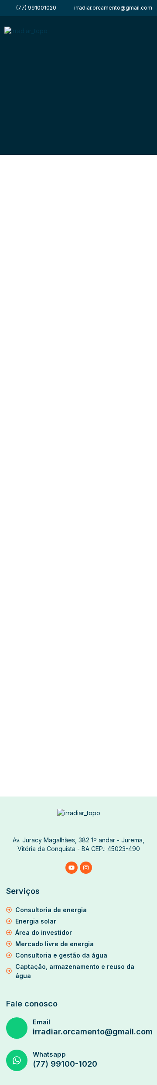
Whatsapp (49, 1054)
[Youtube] (71, 868)
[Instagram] (86, 868)
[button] (150, 34)
